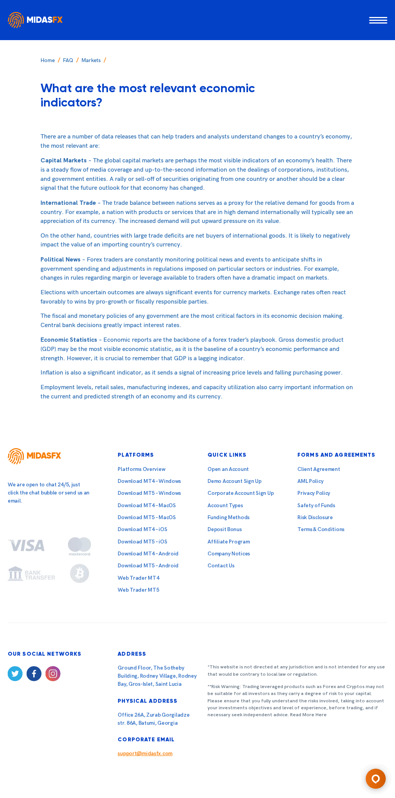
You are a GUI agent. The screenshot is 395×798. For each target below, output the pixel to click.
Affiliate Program (229, 541)
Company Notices (229, 553)
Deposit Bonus (224, 529)
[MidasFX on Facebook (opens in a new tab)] (34, 675)
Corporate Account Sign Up (240, 493)
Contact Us (221, 565)
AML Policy (310, 481)
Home (48, 60)
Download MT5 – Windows (149, 493)
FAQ (68, 60)
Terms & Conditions (320, 529)
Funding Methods (229, 517)
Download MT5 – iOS (142, 541)
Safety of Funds (316, 505)
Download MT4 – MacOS (147, 505)
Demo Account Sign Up (234, 481)
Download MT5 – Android (148, 565)
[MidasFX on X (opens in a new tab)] (15, 675)
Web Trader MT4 (138, 578)
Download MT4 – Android (148, 553)
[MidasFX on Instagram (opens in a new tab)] (53, 675)
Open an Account (228, 469)
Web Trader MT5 (138, 590)
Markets (91, 60)
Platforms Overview (141, 469)
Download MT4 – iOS (142, 529)
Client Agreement (318, 469)
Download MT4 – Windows (149, 481)
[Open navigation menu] (378, 20)
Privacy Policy (313, 493)
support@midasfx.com (145, 753)
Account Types (225, 505)
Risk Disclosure (315, 517)
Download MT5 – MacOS (147, 517)
